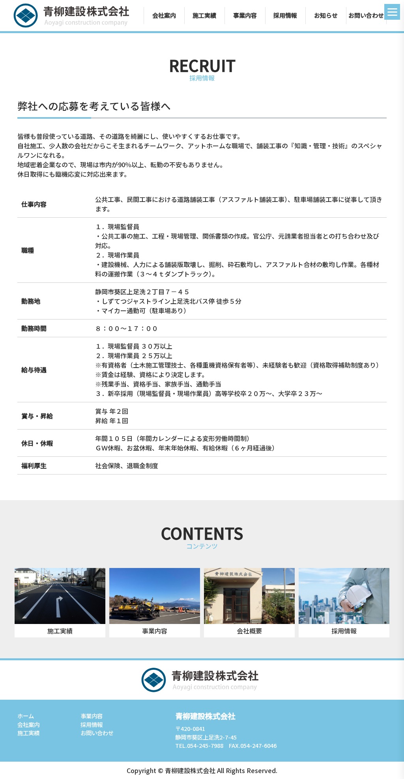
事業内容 (245, 15)
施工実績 (204, 15)
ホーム (25, 716)
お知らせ (326, 15)
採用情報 (285, 15)
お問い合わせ (366, 15)
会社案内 (164, 15)
